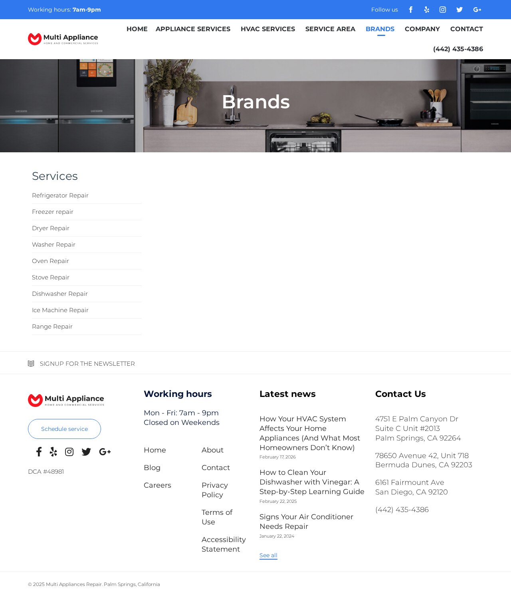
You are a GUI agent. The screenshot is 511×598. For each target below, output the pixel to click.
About (213, 450)
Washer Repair (53, 244)
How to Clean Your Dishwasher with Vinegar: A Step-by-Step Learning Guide (311, 482)
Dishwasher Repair (60, 293)
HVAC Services (268, 29)
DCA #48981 (46, 471)
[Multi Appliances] (63, 39)
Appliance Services (193, 29)
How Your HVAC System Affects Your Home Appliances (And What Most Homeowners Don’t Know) (309, 433)
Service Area (330, 29)
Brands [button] (380, 29)
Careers (157, 485)
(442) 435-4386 (458, 49)
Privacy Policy (215, 490)
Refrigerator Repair (60, 195)
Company (422, 29)
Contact (466, 29)
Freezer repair (52, 211)
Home (137, 29)
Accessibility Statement (224, 544)
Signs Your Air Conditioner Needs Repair (306, 521)
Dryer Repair (50, 228)
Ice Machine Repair (60, 310)
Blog (152, 467)
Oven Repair (50, 261)
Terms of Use (217, 517)
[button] (64, 429)
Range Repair (52, 326)
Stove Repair (50, 277)
